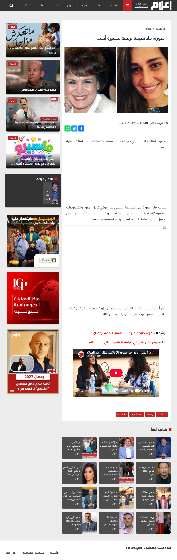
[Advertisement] (116, 177)
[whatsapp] (67, 128)
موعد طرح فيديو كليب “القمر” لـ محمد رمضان (129, 333)
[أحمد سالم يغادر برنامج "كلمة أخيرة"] (163, 473)
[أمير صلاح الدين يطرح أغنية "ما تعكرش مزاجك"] (33, 40)
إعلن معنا (11, 552)
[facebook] (81, 128)
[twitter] (74, 128)
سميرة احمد (136, 414)
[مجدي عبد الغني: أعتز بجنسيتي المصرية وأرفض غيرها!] (163, 448)
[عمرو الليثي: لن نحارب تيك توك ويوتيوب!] (89, 523)
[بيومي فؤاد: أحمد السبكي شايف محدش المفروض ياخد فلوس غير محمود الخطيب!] (163, 523)
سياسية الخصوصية (33, 552)
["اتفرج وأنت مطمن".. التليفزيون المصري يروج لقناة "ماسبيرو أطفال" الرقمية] (33, 151)
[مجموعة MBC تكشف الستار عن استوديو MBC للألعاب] (163, 498)
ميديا (84, 5)
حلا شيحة (162, 414)
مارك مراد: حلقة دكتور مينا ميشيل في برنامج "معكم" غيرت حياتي (109, 449)
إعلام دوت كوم (157, 122)
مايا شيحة (121, 414)
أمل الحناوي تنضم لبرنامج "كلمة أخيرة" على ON (72, 471)
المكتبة (27, 5)
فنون (70, 5)
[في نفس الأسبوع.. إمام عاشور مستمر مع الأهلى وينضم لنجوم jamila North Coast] (89, 448)
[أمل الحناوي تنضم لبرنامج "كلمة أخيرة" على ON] (89, 473)
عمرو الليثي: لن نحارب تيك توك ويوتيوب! (73, 521)
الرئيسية (114, 5)
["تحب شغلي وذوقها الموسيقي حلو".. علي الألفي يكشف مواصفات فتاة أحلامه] (126, 523)
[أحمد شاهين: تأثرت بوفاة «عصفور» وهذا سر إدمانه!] (33, 114)
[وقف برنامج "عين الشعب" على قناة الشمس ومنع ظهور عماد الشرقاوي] (89, 498)
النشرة (98, 5)
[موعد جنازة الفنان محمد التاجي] (33, 77)
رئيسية (150, 414)
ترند (57, 5)
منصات (43, 5)
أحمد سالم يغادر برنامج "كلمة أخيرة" (147, 471)
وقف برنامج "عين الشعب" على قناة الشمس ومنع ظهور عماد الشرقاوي (72, 499)
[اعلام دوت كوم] (160, 5)
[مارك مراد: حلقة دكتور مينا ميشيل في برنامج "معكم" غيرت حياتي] (126, 448)
